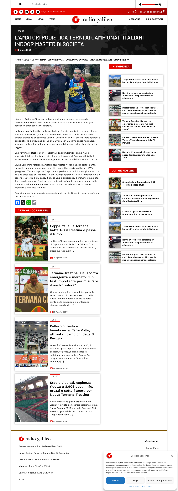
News (41, 19)
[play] (20, 4)
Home (18, 19)
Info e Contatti (154, 19)
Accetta (115, 480)
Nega (135, 480)
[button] (172, 455)
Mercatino (134, 19)
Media (28, 19)
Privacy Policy (146, 486)
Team (52, 19)
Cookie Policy (133, 486)
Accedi (22, 479)
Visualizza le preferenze (160, 480)
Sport (21, 31)
